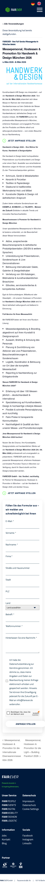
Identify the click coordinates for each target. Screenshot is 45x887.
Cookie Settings (30, 809)
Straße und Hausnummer (18, 568)
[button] (39, 9)
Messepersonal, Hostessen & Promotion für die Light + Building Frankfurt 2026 (32, 748)
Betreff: (10, 614)
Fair (9, 801)
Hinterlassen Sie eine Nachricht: (21, 637)
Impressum (28, 801)
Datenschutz (29, 805)
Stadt (8, 579)
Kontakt (6, 839)
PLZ (7, 591)
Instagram (27, 839)
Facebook (27, 835)
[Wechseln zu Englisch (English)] (39, 3)
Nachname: (12, 544)
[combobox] (22, 607)
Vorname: (11, 533)
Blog (4, 843)
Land (8, 603)
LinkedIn (27, 843)
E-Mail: (10, 521)
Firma (9, 556)
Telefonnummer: (14, 626)
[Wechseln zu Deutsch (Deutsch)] (33, 3)
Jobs (4, 835)
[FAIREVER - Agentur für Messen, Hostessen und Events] (19, 10)
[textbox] (20, 607)
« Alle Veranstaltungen (13, 23)
